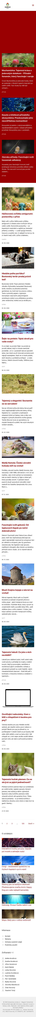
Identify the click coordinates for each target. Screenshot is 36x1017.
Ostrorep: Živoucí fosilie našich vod (16, 905)
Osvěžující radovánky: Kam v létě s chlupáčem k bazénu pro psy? (16, 717)
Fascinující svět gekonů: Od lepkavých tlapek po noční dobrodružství (15, 528)
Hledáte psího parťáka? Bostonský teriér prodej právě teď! (16, 276)
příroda (4, 92)
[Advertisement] (18, 34)
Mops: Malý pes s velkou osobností (16, 920)
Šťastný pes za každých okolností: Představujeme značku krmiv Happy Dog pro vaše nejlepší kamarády (17, 887)
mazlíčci (4, 239)
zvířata (4, 304)
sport (3, 366)
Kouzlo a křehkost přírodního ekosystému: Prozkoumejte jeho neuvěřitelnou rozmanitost (17, 118)
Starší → (31, 823)
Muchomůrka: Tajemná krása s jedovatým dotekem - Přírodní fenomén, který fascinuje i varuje (18, 73)
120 (23, 823)
